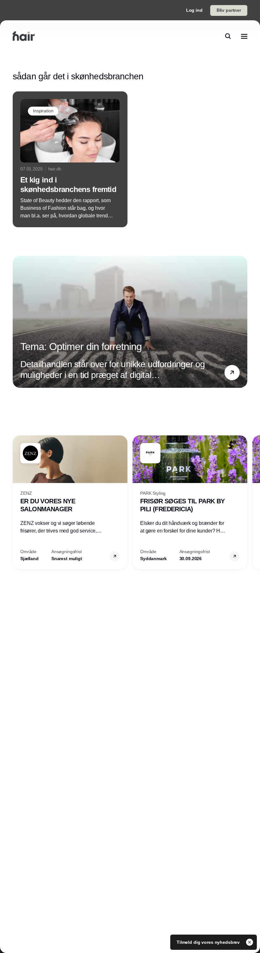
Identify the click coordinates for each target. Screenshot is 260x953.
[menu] (244, 36)
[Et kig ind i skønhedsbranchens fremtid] (70, 159)
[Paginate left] (17, 321)
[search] (228, 36)
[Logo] (24, 36)
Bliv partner (229, 10)
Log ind (194, 10)
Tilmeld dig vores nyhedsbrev (209, 942)
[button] (232, 372)
